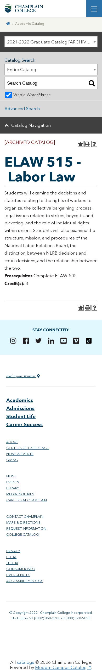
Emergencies (18, 575)
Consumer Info (20, 569)
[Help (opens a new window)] (94, 144)
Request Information (26, 528)
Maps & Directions (23, 522)
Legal (11, 557)
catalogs (25, 662)
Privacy (13, 551)
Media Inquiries (20, 494)
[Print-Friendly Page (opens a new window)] (87, 144)
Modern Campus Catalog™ (63, 667)
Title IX (12, 563)
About (12, 442)
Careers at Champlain (26, 500)
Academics (19, 400)
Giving (12, 460)
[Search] (92, 83)
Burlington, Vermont (21, 376)
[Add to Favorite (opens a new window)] (80, 144)
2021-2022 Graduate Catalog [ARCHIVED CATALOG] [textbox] (52, 42)
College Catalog (22, 534)
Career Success (24, 424)
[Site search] (78, 8)
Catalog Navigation (31, 125)
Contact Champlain (24, 517)
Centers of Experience (27, 448)
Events (12, 482)
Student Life (21, 416)
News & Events (19, 454)
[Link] (8, 24)
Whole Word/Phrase (32, 94)
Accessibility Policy (24, 581)
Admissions (20, 408)
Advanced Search (22, 108)
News (11, 476)
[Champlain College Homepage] (23, 8)
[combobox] (51, 41)
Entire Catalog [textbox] (21, 69)
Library (12, 488)
